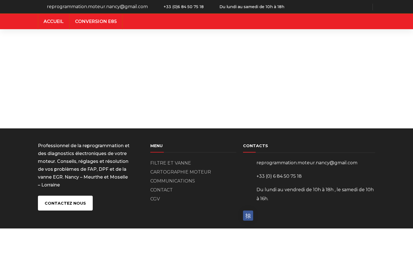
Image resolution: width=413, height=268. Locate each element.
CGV (155, 199)
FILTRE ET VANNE (170, 163)
